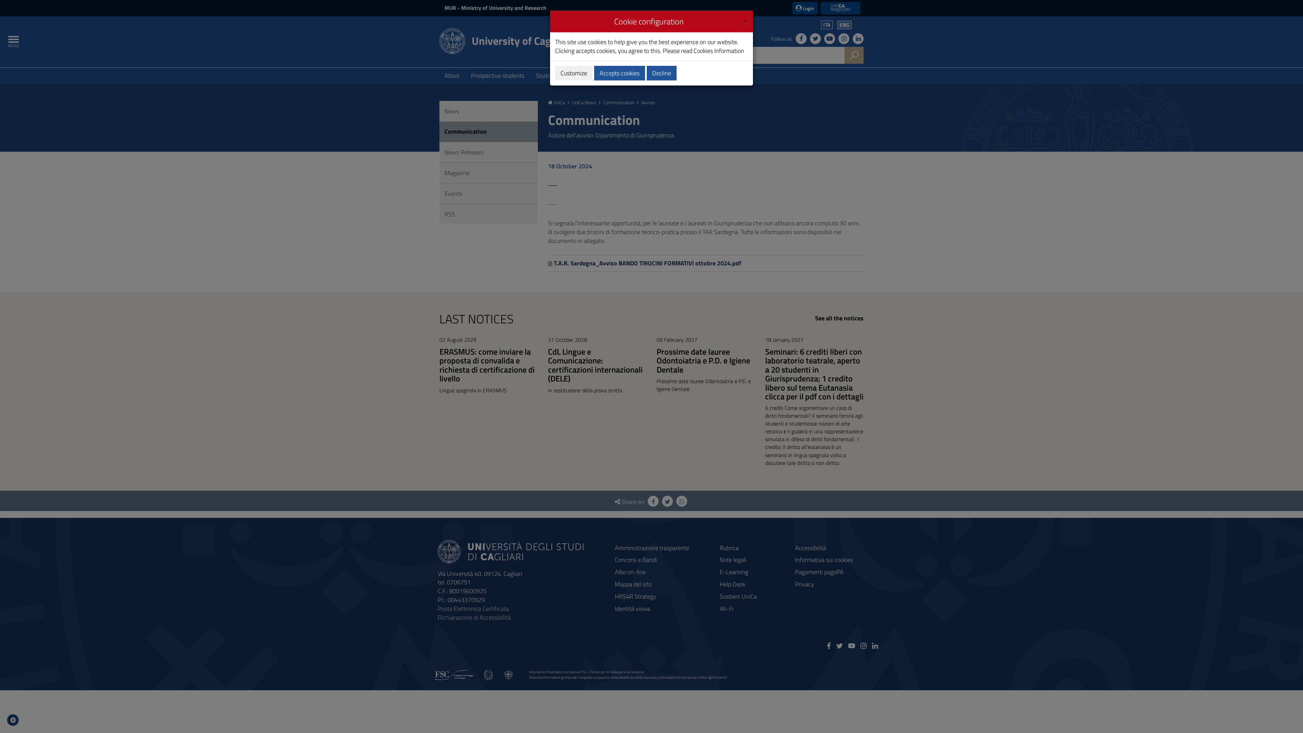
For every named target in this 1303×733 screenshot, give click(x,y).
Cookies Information (719, 50)
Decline (661, 73)
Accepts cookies (620, 73)
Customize (574, 73)
